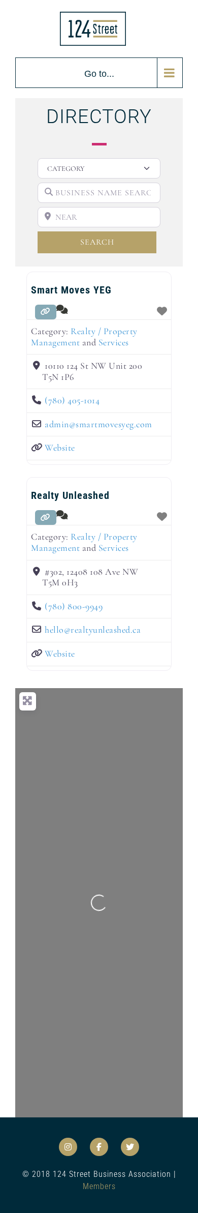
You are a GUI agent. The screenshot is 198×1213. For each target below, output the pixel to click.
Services (113, 342)
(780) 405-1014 (72, 400)
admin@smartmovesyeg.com (98, 424)
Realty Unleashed (70, 495)
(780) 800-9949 (74, 606)
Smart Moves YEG (71, 290)
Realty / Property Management (84, 337)
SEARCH (114, 241)
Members (99, 1186)
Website (60, 447)
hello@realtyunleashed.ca (93, 629)
